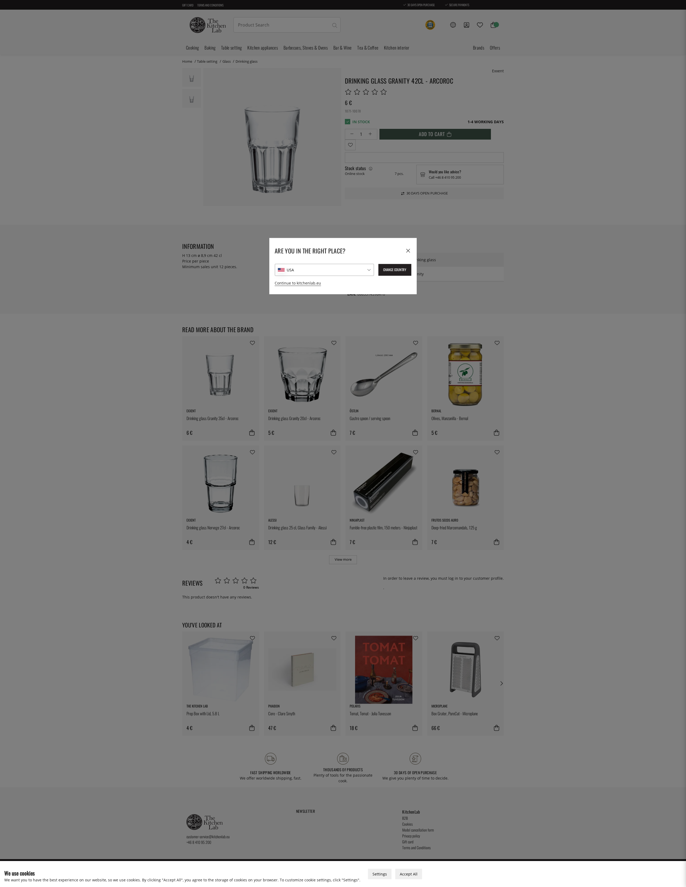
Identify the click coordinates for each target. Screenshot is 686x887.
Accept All (408, 874)
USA (290, 269)
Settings (379, 874)
